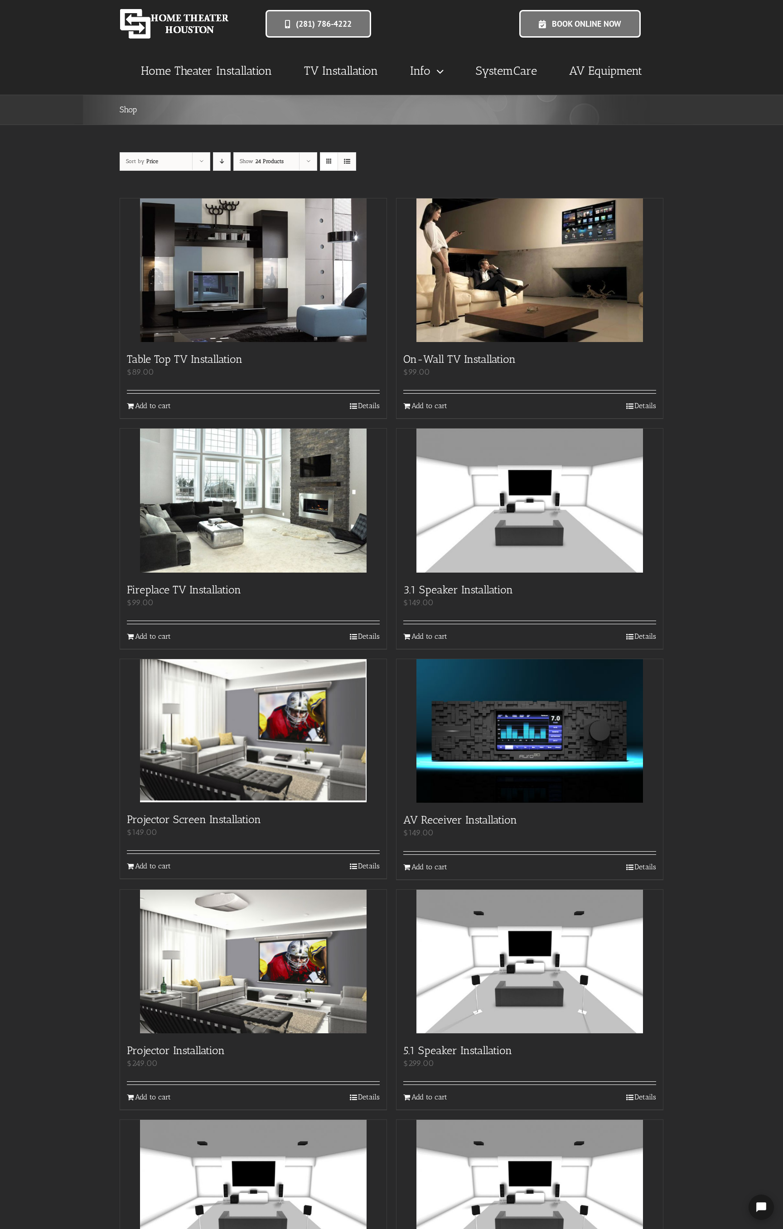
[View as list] (347, 161)
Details (369, 405)
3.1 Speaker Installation (458, 589)
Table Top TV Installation (184, 359)
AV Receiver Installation (460, 819)
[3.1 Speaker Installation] (529, 501)
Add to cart (153, 405)
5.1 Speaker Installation (457, 1050)
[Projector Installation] (253, 961)
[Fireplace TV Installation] (253, 500)
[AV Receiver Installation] (529, 731)
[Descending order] (222, 161)
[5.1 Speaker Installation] (529, 961)
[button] (318, 24)
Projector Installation (176, 1050)
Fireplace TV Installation (184, 589)
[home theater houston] (174, 13)
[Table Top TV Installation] (253, 270)
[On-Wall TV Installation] (529, 270)
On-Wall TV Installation (459, 359)
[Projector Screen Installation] (253, 730)
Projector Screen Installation (194, 819)
